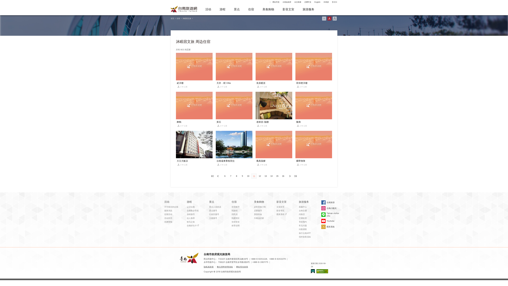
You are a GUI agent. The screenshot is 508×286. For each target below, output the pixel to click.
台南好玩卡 (192, 225)
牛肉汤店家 (259, 218)
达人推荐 (191, 218)
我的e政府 (313, 271)
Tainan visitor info (333, 214)
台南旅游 (331, 202)
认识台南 (191, 207)
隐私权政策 (209, 267)
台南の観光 (332, 208)
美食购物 (268, 9)
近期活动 (168, 214)
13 (266, 176)
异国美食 (258, 214)
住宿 (251, 9)
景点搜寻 (213, 210)
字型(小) (324, 19)
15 (277, 176)
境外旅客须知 (305, 237)
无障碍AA (322, 271)
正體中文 (307, 2)
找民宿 (235, 214)
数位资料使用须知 (225, 267)
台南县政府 (287, 2)
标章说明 (236, 225)
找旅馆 (235, 210)
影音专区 (280, 210)
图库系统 (280, 214)
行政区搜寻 (214, 214)
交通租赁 (303, 218)
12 (260, 176)
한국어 (334, 2)
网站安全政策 (242, 267)
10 (248, 176)
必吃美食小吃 (260, 207)
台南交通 (303, 210)
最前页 (212, 176)
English (317, 2)
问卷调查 (303, 229)
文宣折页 (280, 207)
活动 (208, 9)
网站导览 (276, 2)
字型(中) (329, 19)
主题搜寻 (213, 218)
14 (271, 176)
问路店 (302, 214)
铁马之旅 (191, 222)
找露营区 (236, 218)
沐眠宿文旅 (187, 18)
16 (283, 176)
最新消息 (168, 210)
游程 (222, 9)
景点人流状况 (215, 207)
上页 (289, 176)
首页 (172, 18)
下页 (218, 176)
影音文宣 (288, 9)
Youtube (330, 221)
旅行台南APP (305, 233)
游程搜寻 (191, 214)
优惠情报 (168, 222)
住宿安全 (236, 222)
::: (270, 1)
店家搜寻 (258, 210)
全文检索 (297, 2)
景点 (237, 9)
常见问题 (303, 225)
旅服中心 (303, 207)
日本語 (326, 2)
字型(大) (335, 19)
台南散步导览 (193, 210)
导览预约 (303, 222)
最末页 (295, 176)
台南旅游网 (183, 9)
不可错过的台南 (171, 207)
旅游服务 (308, 9)
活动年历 (168, 218)
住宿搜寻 (236, 207)
